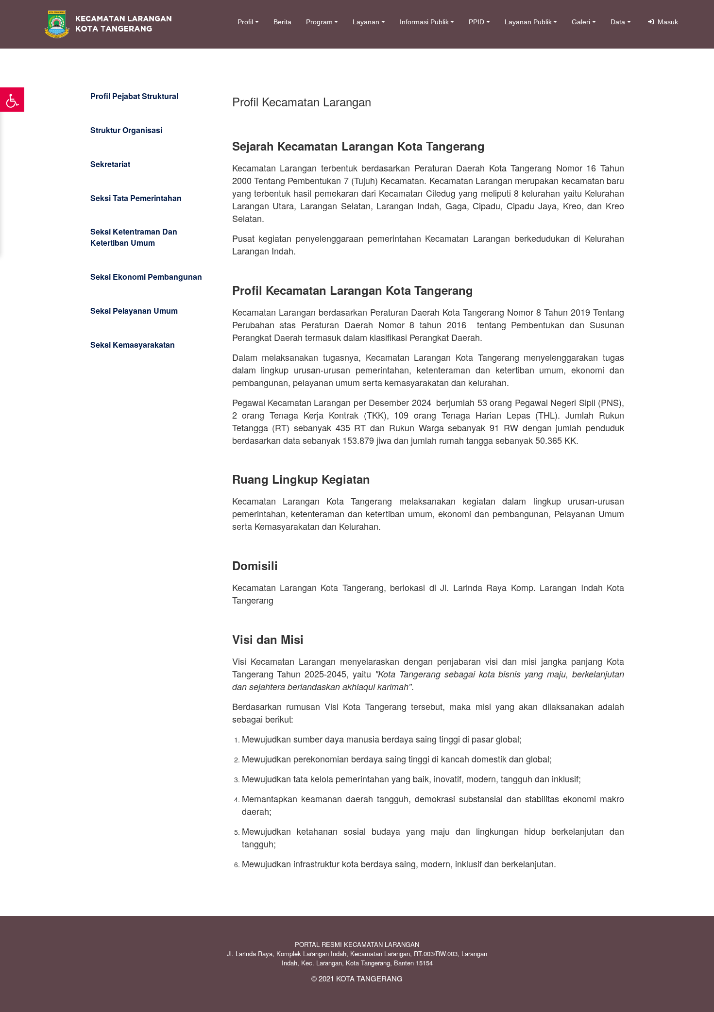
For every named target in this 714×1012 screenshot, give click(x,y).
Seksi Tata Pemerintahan (136, 197)
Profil (245, 22)
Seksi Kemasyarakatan (132, 344)
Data (618, 22)
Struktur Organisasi (126, 129)
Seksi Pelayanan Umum (134, 310)
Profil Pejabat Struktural (134, 95)
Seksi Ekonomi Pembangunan (146, 276)
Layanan (366, 22)
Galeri (581, 22)
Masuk (666, 22)
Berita (282, 22)
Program (319, 22)
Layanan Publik (528, 22)
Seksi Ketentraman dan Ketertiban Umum (133, 237)
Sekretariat (110, 163)
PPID (476, 22)
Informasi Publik (424, 22)
